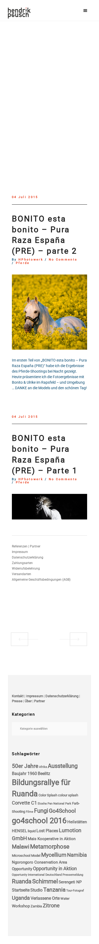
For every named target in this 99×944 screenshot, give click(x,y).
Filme (29, 811)
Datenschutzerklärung (27, 557)
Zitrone (51, 906)
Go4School (62, 811)
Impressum (20, 552)
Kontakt (17, 696)
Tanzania (54, 890)
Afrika (43, 767)
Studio (36, 890)
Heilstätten (77, 822)
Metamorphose (49, 846)
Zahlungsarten (22, 563)
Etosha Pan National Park (54, 803)
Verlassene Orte (45, 898)
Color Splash (48, 795)
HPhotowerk (30, 259)
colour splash (68, 795)
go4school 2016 (39, 820)
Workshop (21, 906)
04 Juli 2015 (25, 197)
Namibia (77, 855)
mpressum (35, 696)
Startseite (21, 890)
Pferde (23, 263)
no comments (63, 259)
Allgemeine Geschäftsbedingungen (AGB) (41, 579)
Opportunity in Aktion (55, 868)
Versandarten (21, 574)
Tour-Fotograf (75, 890)
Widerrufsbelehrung (26, 568)
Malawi (20, 847)
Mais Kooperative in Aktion (52, 838)
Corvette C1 (24, 803)
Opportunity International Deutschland (37, 874)
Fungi (41, 810)
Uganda (21, 898)
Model (35, 856)
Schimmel (45, 881)
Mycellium (53, 855)
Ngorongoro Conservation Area (39, 862)
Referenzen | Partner (26, 546)
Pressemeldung (73, 874)
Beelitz (44, 773)
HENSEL (19, 831)
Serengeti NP (70, 882)
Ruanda (21, 881)
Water (64, 898)
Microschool (21, 856)
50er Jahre (25, 766)
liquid (32, 831)
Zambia (36, 906)
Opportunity (22, 868)
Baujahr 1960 (24, 773)
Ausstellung (63, 766)
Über (28, 701)
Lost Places (47, 830)
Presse (17, 701)
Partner (39, 701)
